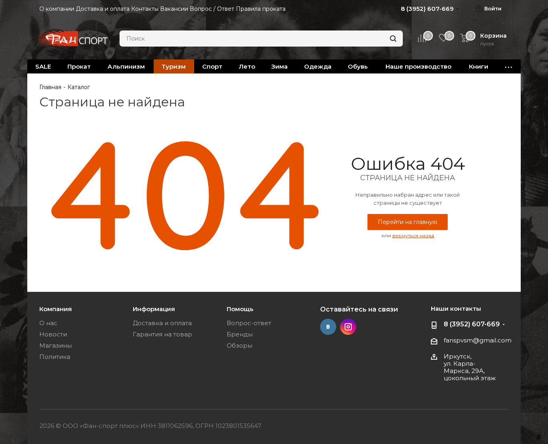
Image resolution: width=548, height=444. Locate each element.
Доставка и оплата (162, 323)
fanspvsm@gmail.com (477, 340)
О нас (48, 323)
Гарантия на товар (162, 334)
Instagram (348, 327)
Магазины (55, 345)
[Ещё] (509, 66)
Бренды (240, 334)
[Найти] (393, 39)
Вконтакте (328, 327)
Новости (53, 334)
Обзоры (239, 345)
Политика (54, 356)
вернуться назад (413, 235)
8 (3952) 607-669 (472, 324)
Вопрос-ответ (249, 323)
